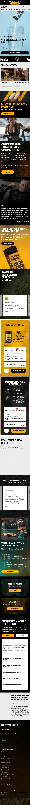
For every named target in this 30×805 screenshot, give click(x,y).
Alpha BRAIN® (17, 9)
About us (8, 172)
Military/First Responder (7, 758)
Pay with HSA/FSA (6, 776)
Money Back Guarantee (7, 774)
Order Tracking (5, 767)
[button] (28, 1)
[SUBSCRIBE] (27, 729)
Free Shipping (4, 772)
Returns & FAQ (5, 770)
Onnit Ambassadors (6, 752)
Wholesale (4, 754)
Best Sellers (11, 9)
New (6, 9)
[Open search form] (23, 7)
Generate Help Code (6, 779)
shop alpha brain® (8, 243)
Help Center (22, 635)
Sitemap (3, 745)
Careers (3, 743)
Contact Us (8, 635)
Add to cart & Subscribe (18, 370)
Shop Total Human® (10, 571)
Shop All (2, 9)
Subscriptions (4, 756)
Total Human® (23, 9)
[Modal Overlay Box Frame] (15, 2)
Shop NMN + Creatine (15, 52)
